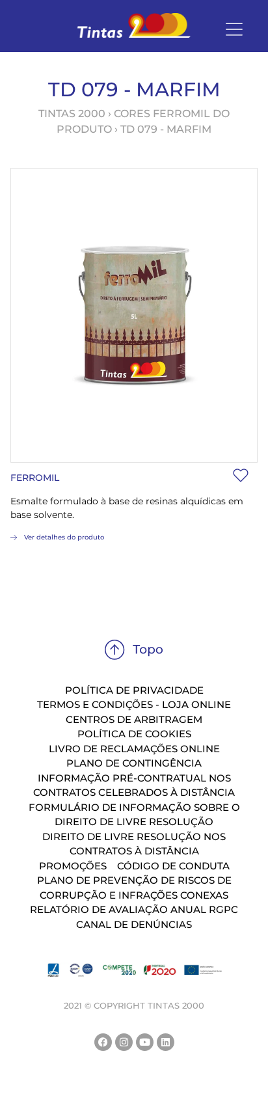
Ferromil (34, 477)
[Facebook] (103, 1042)
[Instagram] (124, 1042)
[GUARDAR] (240, 475)
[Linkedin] (165, 1042)
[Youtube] (145, 1042)
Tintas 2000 (71, 113)
